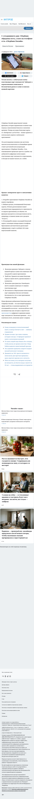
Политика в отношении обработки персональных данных (14, 707)
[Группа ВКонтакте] (9, 73)
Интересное (4, 716)
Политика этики (5, 687)
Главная (3, 713)
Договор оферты (5, 684)
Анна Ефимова (19, 52)
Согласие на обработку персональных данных (12, 704)
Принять (28, 28)
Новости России (7, 46)
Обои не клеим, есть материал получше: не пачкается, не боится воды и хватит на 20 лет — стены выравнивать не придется (18, 363)
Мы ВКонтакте (22, 24)
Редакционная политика (7, 690)
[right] (32, 24)
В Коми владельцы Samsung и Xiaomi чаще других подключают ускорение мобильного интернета (16, 421)
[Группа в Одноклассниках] (5, 676)
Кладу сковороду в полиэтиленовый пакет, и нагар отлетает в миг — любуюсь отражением (18, 329)
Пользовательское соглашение (9, 702)
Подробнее (5, 785)
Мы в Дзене (30, 24)
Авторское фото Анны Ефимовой (20, 68)
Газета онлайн (4, 24)
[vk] (14, 374)
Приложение (19, 46)
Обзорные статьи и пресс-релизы (9, 681)
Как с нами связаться (6, 693)
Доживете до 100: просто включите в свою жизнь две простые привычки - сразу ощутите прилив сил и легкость (17, 355)
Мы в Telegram (13, 24)
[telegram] (19, 374)
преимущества (7, 313)
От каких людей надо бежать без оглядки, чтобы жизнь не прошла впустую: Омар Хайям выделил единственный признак (18, 344)
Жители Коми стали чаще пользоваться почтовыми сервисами (17, 413)
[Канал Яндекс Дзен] (9, 76)
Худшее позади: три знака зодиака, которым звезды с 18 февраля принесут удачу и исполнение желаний (18, 336)
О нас (3, 699)
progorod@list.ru (5, 730)
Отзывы (3, 696)
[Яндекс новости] (24, 73)
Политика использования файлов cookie (11, 710)
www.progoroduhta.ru (14, 722)
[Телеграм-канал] (24, 76)
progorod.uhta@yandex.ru (7, 732)
